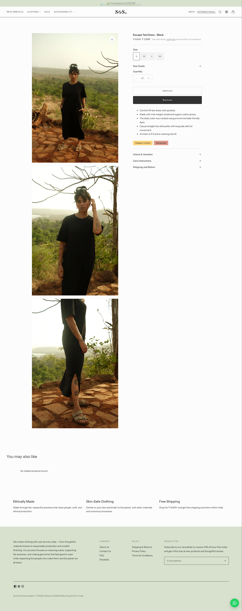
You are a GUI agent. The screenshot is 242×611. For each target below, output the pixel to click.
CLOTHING (33, 12)
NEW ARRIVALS (15, 12)
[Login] (226, 11)
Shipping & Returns (142, 547)
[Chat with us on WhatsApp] (234, 602)
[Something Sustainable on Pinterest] (19, 586)
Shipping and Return (144, 167)
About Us (104, 547)
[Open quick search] (220, 11)
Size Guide (139, 66)
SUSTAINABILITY (63, 12)
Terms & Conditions (142, 555)
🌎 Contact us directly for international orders (121, 3)
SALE (47, 12)
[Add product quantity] (148, 78)
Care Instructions (142, 160)
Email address (173, 557)
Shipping (170, 39)
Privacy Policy (139, 551)
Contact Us (105, 551)
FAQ (101, 555)
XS (160, 56)
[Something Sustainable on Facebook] (15, 586)
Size (135, 49)
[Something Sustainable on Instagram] (22, 586)
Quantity (137, 71)
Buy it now (167, 100)
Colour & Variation (143, 154)
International (206, 12)
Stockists (104, 559)
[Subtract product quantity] (136, 78)
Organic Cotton (143, 143)
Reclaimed (161, 143)
